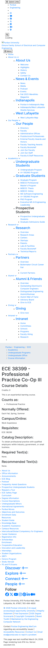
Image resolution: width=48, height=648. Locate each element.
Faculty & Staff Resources (31, 155)
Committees (25, 326)
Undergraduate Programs (19, 352)
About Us (12, 57)
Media (23, 86)
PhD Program (26, 199)
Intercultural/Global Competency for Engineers (22, 531)
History (23, 70)
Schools (23, 329)
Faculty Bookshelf (28, 147)
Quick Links (13, 2)
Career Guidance (9, 534)
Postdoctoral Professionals (32, 136)
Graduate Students (30, 176)
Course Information (16, 358)
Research (12, 224)
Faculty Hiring (26, 334)
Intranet (11, 315)
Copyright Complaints (25, 616)
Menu (8, 51)
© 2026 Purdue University (15, 608)
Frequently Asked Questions (14, 484)
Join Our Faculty (27, 150)
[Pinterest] (24, 595)
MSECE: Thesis (27, 188)
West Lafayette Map (29, 117)
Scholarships (7, 539)
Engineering (15, 7)
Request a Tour (8, 490)
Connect (13, 578)
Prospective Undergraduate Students (18, 487)
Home (10, 54)
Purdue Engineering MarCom (23, 626)
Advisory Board (27, 300)
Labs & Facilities (27, 246)
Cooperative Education (12, 545)
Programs (24, 331)
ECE (29, 347)
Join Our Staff (26, 153)
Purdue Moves (8, 509)
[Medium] (11, 27)
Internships (6, 550)
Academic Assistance (11, 526)
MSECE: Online (26, 191)
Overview (24, 232)
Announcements (9, 476)
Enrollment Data (9, 515)
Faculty (23, 131)
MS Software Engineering (31, 194)
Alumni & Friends (29, 279)
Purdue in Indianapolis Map (32, 104)
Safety (23, 73)
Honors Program (9, 559)
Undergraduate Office (17, 355)
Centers (23, 237)
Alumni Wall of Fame (29, 297)
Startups (24, 240)
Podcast (24, 89)
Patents (23, 243)
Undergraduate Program (31, 170)
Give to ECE (25, 302)
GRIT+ (4, 556)
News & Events (27, 79)
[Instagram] (11, 13)
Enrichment (7, 542)
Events (23, 91)
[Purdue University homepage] (10, 42)
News (22, 83)
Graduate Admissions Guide (32, 222)
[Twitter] (11, 21)
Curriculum (6, 495)
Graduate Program (28, 180)
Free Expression (21, 613)
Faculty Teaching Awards (31, 144)
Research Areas (27, 235)
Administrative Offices (30, 133)
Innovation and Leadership (13, 548)
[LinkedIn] (11, 24)
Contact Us (25, 75)
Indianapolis (25, 100)
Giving (11, 305)
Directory (24, 128)
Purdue (13, 5)
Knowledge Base (9, 523)
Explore (12, 573)
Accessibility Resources (13, 632)
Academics (13, 158)
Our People (13, 120)
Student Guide (8, 520)
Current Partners (27, 273)
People (11, 584)
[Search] (7, 34)
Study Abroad (8, 562)
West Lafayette (27, 113)
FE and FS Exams (9, 564)
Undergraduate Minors (12, 504)
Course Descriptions (11, 501)
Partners (12, 254)
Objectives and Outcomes (13, 512)
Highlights (24, 67)
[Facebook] (11, 18)
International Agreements (13, 506)
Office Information (10, 473)
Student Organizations (11, 553)
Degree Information (10, 498)
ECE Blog (6, 479)
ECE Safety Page (9, 492)
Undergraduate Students (27, 163)
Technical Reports (28, 251)
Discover (13, 568)
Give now (24, 313)
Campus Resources (10, 528)
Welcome (24, 64)
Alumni (11, 275)
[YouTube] (11, 16)
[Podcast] (11, 30)
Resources (6, 517)
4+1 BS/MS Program (29, 172)
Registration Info (9, 537)
